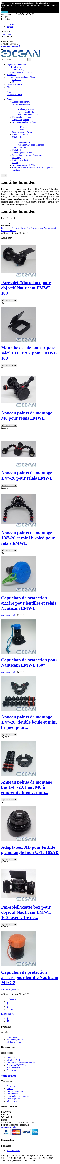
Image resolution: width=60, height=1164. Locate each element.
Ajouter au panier (9, 300)
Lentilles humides (14, 84)
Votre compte (8, 1075)
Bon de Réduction (15, 1091)
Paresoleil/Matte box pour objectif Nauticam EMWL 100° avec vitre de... (26, 912)
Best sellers (6, 228)
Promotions (12, 1037)
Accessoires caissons (21, 104)
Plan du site (12, 1070)
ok (4, 175)
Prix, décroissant (8, 230)
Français (10, 24)
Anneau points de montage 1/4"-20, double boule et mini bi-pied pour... (29, 722)
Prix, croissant (49, 228)
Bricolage (16, 157)
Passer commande (9, 46)
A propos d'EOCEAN (16, 1065)
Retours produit (13, 1098)
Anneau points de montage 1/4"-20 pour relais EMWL (26, 475)
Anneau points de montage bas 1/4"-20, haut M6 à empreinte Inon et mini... (26, 787)
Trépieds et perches (20, 119)
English (10, 26)
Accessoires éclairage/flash (21, 77)
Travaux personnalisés (22, 152)
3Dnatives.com (13, 1150)
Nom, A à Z (26, 228)
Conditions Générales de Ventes (21, 1062)
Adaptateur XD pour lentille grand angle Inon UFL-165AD (30, 850)
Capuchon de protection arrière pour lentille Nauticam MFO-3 (29, 977)
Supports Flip (18, 69)
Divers (15, 82)
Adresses (11, 1086)
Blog (9, 87)
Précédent (12, 999)
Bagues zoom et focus (16, 64)
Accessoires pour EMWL (23, 165)
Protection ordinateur (21, 160)
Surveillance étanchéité (28, 114)
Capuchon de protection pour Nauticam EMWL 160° (29, 662)
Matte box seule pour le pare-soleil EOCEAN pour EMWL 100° (29, 353)
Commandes (12, 1093)
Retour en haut (8, 1014)
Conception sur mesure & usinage (27, 155)
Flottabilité (11, 74)
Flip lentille (14, 67)
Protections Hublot (26, 112)
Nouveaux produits (15, 1039)
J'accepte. (4, 12)
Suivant (11, 1009)
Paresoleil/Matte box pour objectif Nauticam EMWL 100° (26, 288)
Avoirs (10, 1088)
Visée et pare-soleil (26, 109)
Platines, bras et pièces (22, 117)
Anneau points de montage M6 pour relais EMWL (26, 415)
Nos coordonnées (8, 1127)
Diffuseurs (16, 79)
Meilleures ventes (14, 1042)
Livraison (11, 1057)
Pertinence (16, 228)
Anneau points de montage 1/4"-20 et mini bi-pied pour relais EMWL (28, 538)
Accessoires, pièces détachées (25, 72)
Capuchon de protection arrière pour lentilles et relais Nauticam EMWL (28, 603)
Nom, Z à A (37, 228)
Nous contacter (13, 1068)
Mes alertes (12, 1101)
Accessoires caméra (21, 102)
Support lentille (19, 147)
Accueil (10, 99)
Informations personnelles (18, 1096)
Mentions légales (14, 1060)
